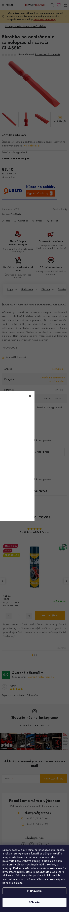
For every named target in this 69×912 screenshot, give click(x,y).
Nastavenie (34, 891)
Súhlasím (34, 902)
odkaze (18, 883)
